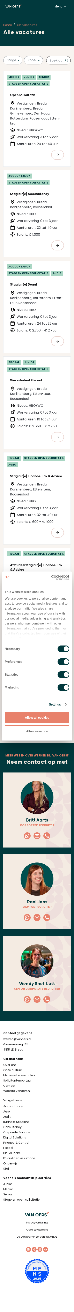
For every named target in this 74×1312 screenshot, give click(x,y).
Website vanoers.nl (16, 1091)
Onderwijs (10, 1163)
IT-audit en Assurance (19, 1158)
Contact (9, 1086)
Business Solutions (16, 1122)
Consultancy (12, 1127)
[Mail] (37, 835)
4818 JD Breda (13, 1049)
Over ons (9, 1065)
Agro (6, 1111)
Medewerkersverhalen (19, 1075)
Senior (7, 1194)
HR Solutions (12, 1153)
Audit (7, 1117)
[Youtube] (45, 1249)
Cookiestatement (37, 1229)
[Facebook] (34, 1249)
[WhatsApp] (27, 835)
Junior (7, 1184)
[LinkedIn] (28, 1249)
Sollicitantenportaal (17, 1080)
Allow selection (37, 731)
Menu (58, 6)
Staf (6, 1169)
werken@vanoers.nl (17, 1039)
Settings (55, 704)
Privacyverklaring (37, 1222)
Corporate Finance (16, 1132)
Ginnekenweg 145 (15, 1044)
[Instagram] (39, 1249)
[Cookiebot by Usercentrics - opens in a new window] (52, 577)
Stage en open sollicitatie (21, 1199)
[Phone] (46, 835)
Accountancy (13, 1106)
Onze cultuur (12, 1070)
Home (7, 25)
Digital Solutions (14, 1137)
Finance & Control (16, 1143)
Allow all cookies (37, 717)
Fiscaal (8, 1148)
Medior (8, 1189)
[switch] (63, 661)
